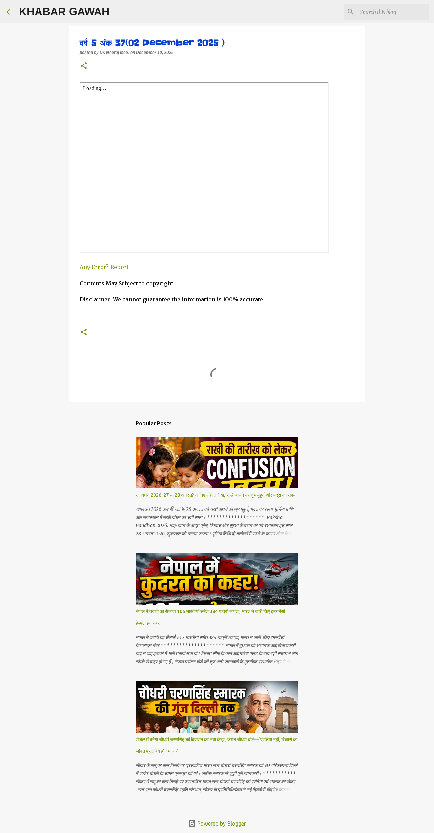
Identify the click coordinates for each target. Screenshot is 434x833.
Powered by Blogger (221, 823)
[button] (84, 66)
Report (120, 267)
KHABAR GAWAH (64, 11)
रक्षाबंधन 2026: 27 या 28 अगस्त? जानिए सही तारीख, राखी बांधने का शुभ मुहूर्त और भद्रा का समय (216, 495)
